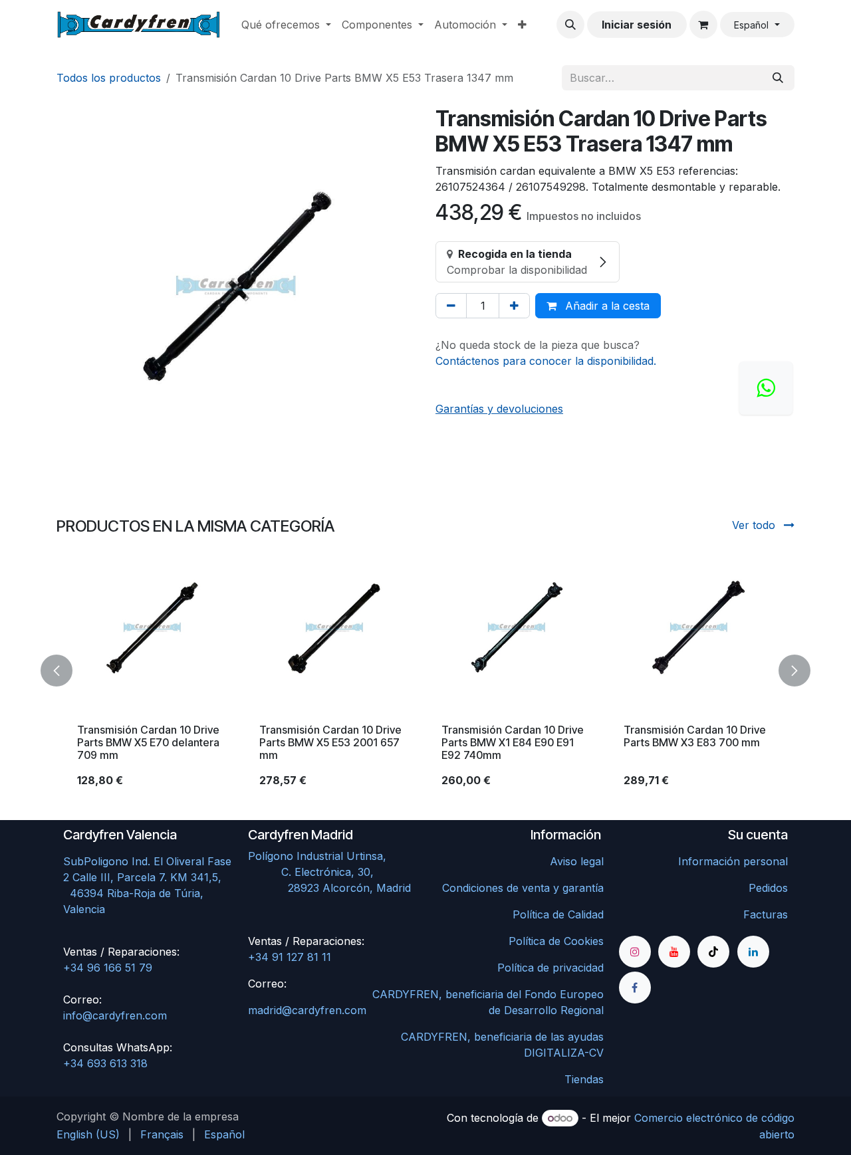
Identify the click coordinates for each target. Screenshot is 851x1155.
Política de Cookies (556, 941)
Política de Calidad (558, 914)
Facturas (765, 914)
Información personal (733, 861)
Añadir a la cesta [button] (606, 305)
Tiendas (584, 1079)
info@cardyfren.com (115, 1015)
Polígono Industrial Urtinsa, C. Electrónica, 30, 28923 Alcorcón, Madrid (332, 871)
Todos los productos (109, 77)
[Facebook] (635, 987)
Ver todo (755, 525)
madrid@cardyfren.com (307, 1010)
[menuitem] (286, 24)
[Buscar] (777, 77)
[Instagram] (635, 952)
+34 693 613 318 (105, 1063)
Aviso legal (577, 861)
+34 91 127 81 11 (289, 957)
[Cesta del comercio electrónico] (703, 25)
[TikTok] (713, 952)
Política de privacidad (550, 967)
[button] (570, 25)
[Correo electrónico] (765, 388)
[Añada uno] (514, 305)
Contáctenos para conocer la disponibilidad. (545, 361)
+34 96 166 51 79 (107, 967)
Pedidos (768, 887)
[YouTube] (674, 952)
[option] (425, 670)
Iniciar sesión (636, 24)
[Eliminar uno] (451, 305)
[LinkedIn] (753, 952)
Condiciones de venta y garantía (523, 887)
